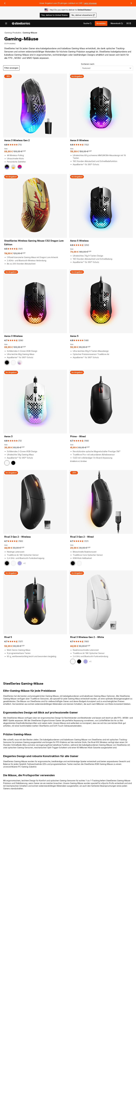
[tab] (87, 23)
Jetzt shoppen (90, 3)
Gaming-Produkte (13, 33)
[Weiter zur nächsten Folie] (131, 3)
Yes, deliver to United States (54, 15)
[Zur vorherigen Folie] (4, 3)
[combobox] (107, 68)
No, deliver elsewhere (82, 15)
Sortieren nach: (88, 64)
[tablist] (87, 23)
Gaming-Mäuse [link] (30, 33)
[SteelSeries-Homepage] (21, 23)
